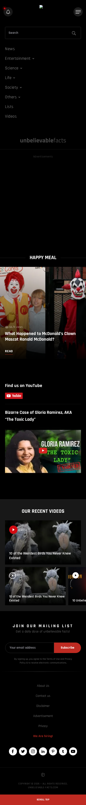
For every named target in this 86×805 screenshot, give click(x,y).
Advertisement (43, 716)
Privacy (43, 726)
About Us (43, 686)
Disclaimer (43, 706)
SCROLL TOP (43, 799)
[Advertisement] (43, 202)
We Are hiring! (43, 736)
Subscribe (67, 647)
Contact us (43, 696)
